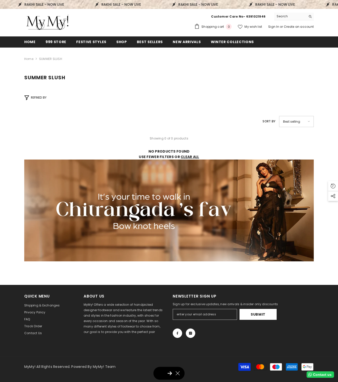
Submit (258, 314)
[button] (296, 121)
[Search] (294, 16)
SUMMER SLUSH (50, 59)
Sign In (274, 27)
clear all (190, 156)
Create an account (299, 27)
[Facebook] (177, 333)
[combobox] (290, 16)
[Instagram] (190, 333)
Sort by (269, 121)
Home (28, 59)
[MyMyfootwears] (169, 210)
